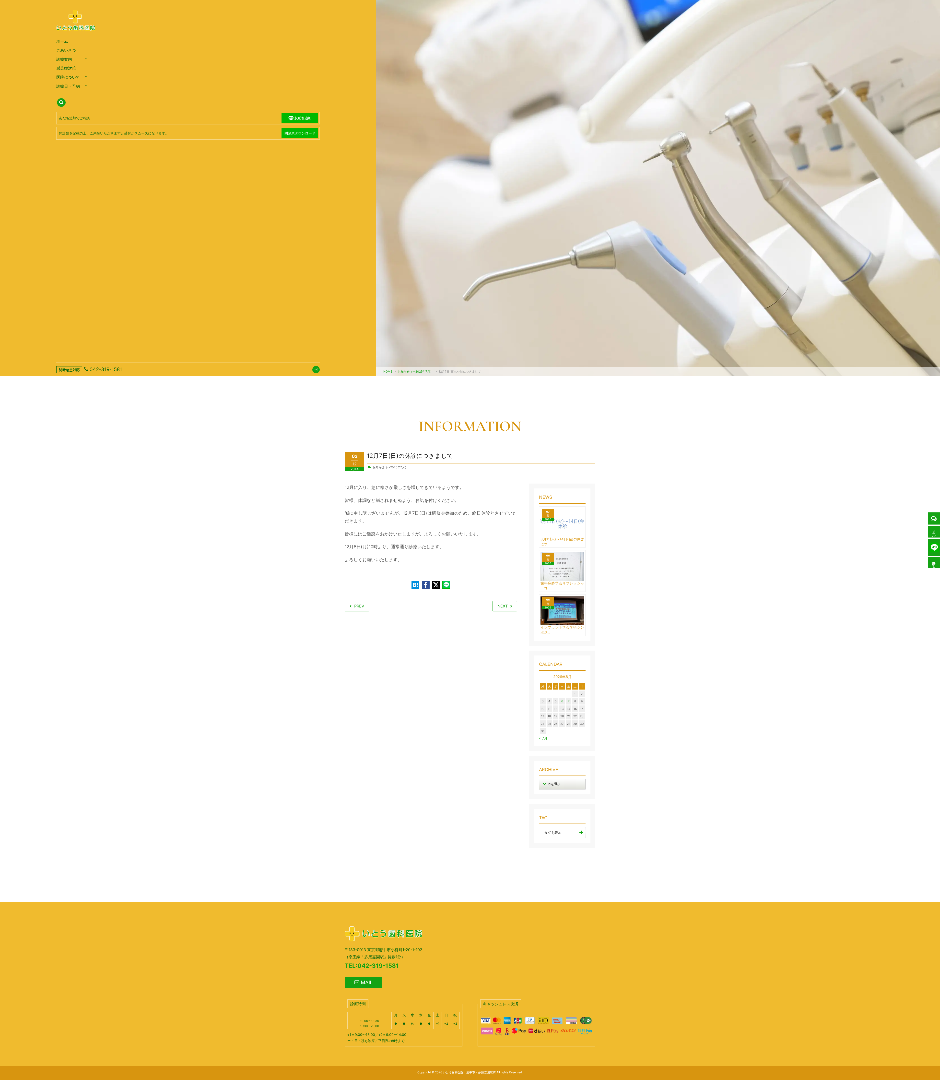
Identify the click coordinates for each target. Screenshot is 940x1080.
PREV (359, 606)
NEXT (502, 606)
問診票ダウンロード (299, 133)
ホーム (62, 41)
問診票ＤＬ (934, 562)
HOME (387, 371)
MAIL (366, 982)
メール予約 (934, 531)
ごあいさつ (66, 50)
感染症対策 (66, 68)
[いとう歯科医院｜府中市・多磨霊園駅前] (76, 35)
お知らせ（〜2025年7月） (415, 371)
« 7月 (543, 738)
